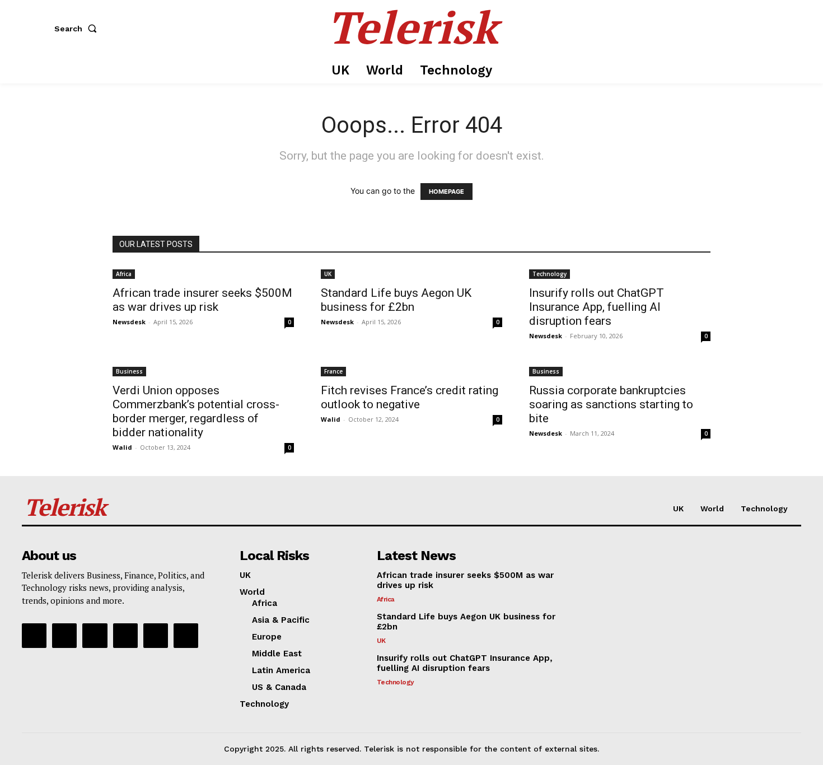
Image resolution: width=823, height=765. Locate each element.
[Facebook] (34, 635)
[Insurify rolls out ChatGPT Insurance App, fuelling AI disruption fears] (619, 273)
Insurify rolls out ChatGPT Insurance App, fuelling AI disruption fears (596, 307)
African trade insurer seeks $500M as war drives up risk (202, 300)
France (333, 371)
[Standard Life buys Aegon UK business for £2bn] (411, 273)
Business (129, 371)
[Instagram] (64, 635)
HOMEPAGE (446, 191)
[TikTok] (125, 635)
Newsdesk (129, 322)
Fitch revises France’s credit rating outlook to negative (409, 397)
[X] (155, 635)
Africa (124, 274)
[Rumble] (94, 635)
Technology (549, 274)
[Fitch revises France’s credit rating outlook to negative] (411, 370)
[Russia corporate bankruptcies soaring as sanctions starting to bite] (619, 370)
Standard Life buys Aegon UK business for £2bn (396, 300)
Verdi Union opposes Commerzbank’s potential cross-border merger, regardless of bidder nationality (196, 411)
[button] (77, 28)
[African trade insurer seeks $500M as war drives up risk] (203, 273)
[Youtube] (186, 635)
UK (327, 274)
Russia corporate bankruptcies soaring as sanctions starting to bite (611, 404)
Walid (122, 447)
